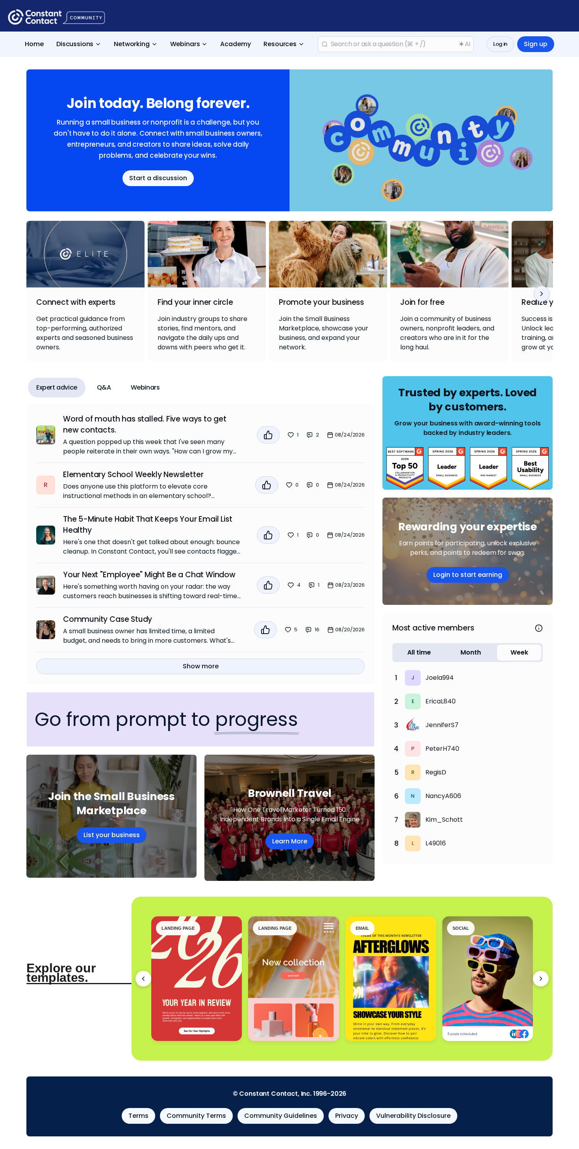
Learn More (289, 841)
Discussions (74, 43)
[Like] (268, 435)
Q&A (104, 387)
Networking (131, 43)
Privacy (346, 1115)
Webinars (185, 43)
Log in (500, 44)
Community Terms (196, 1115)
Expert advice (56, 387)
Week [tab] (519, 652)
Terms (138, 1115)
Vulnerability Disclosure (413, 1115)
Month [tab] (470, 652)
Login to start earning (467, 574)
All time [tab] (419, 652)
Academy (235, 43)
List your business (112, 834)
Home (34, 43)
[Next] (541, 294)
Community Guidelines (280, 1115)
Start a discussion (158, 178)
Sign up (535, 43)
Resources (280, 43)
